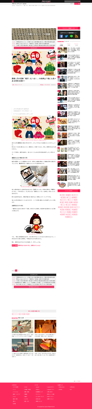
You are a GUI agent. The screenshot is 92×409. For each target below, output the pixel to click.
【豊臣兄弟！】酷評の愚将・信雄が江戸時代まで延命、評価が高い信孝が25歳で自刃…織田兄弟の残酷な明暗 (74, 92)
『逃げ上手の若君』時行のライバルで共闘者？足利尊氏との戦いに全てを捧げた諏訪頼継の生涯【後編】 (74, 99)
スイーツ (71, 199)
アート (14, 389)
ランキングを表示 (68, 190)
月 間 (76, 44)
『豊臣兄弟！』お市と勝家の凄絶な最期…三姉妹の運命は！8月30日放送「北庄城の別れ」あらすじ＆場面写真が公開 (74, 164)
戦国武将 (75, 197)
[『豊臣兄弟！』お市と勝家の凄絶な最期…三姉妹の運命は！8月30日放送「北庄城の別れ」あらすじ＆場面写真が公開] (62, 164)
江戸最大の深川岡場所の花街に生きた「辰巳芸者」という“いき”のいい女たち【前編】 (22, 335)
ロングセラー (64, 199)
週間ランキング (50, 399)
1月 (20, 314)
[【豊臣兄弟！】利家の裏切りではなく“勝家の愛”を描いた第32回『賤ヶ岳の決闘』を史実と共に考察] (62, 129)
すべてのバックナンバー (34, 287)
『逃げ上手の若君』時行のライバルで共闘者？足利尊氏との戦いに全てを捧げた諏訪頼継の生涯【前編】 (74, 56)
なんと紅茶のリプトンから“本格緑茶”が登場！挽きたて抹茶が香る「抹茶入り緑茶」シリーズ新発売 (74, 149)
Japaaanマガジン (19, 5)
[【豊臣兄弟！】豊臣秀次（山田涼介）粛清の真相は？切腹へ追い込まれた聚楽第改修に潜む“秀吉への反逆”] (62, 114)
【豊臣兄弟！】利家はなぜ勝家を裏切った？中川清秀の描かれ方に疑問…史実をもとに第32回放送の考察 (74, 71)
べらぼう (69, 204)
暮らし (14, 401)
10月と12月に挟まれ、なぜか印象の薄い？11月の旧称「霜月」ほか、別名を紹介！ (45, 335)
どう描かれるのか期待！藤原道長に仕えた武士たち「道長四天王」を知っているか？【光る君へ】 (22, 355)
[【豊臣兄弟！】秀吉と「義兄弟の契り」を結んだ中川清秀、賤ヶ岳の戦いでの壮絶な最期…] (62, 136)
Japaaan (46, 1)
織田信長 (75, 204)
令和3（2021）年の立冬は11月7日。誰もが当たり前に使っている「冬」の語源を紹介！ (45, 354)
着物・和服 (27, 391)
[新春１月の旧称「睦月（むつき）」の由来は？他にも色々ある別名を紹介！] (34, 63)
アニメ (69, 197)
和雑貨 (26, 394)
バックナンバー (34, 48)
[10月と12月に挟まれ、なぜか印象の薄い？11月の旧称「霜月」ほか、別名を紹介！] (45, 326)
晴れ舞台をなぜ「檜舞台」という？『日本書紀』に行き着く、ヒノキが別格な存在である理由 (35, 282)
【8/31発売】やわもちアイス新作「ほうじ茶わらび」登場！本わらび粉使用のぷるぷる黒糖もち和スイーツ (74, 120)
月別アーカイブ (50, 396)
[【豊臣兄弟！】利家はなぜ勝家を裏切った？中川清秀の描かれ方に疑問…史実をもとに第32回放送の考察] (62, 72)
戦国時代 (69, 195)
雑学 (28, 314)
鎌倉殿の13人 (69, 217)
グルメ (14, 396)
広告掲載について (39, 391)
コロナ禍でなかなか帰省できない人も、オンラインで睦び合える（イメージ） (34, 186)
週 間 (69, 44)
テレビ (63, 204)
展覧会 (69, 212)
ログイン (72, 3)
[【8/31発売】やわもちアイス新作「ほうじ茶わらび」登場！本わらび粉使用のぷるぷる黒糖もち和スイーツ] (62, 121)
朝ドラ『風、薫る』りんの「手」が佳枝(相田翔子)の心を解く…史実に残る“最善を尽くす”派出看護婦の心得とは (74, 171)
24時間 (61, 44)
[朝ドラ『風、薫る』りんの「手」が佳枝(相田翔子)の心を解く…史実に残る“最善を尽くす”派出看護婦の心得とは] (62, 171)
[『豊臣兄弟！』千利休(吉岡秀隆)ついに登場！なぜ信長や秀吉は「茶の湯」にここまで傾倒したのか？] (62, 143)
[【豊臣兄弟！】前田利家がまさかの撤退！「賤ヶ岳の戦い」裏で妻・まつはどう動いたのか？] (62, 107)
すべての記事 (15, 387)
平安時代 (64, 197)
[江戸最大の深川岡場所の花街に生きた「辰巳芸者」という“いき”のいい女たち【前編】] (22, 326)
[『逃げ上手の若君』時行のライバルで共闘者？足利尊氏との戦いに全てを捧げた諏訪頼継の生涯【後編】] (62, 100)
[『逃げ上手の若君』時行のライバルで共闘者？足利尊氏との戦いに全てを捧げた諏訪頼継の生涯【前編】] (62, 58)
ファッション (15, 391)
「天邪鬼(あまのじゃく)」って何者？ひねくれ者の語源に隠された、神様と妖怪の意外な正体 (35, 42)
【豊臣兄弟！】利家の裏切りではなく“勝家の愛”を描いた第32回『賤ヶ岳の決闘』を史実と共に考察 (74, 127)
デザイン (77, 207)
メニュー (13, 1)
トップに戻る (77, 381)
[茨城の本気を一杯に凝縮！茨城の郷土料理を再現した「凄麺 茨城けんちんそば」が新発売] (62, 185)
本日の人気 (38, 399)
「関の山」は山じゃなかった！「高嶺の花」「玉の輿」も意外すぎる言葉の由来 (32, 43)
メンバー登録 (77, 3)
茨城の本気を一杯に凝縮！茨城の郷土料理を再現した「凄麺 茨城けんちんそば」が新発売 (74, 184)
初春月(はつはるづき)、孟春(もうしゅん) (26, 245)
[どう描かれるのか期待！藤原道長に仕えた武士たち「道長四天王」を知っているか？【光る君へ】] (22, 345)
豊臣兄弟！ (69, 209)
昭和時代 (63, 214)
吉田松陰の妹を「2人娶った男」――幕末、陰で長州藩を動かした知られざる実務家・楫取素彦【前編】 (74, 156)
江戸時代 (63, 195)
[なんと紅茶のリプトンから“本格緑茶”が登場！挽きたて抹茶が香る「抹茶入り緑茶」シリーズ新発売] (62, 150)
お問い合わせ (50, 391)
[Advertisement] (34, 17)
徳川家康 (67, 207)
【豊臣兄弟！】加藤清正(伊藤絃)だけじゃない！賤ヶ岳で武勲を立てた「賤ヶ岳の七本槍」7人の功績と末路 (74, 85)
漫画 (71, 202)
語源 (24, 314)
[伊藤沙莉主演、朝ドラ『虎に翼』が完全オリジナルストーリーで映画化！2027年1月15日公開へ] (62, 79)
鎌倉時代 (75, 212)
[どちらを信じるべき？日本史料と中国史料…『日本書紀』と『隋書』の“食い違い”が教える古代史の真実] (62, 65)
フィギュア (64, 212)
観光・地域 (15, 399)
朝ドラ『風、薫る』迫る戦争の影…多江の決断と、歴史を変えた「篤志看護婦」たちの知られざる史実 (74, 49)
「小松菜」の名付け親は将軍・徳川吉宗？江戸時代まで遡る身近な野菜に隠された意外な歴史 (35, 45)
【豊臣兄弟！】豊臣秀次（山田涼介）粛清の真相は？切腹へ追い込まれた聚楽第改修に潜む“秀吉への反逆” (74, 113)
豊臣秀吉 (75, 209)
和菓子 (26, 396)
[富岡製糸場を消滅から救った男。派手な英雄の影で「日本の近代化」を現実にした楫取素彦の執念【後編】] (62, 178)
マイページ (38, 394)
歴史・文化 (26, 5)
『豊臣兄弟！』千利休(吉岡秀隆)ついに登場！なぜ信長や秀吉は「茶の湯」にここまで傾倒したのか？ (74, 142)
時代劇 (76, 202)
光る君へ (69, 214)
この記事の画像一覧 (35, 311)
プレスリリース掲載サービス (68, 28)
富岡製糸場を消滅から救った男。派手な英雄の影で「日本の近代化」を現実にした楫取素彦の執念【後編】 (74, 177)
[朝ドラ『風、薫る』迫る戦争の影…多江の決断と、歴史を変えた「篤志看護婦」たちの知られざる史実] (62, 50)
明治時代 (61, 207)
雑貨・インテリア (16, 394)
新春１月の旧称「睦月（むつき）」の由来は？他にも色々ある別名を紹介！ (42, 5)
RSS (76, 36)
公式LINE (71, 36)
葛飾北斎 (75, 214)
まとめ (26, 387)
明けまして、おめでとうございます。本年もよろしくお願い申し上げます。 (34, 140)
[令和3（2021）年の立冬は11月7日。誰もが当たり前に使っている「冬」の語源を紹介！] (45, 345)
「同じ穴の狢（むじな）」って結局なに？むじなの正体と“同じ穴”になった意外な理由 (33, 284)
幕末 (67, 202)
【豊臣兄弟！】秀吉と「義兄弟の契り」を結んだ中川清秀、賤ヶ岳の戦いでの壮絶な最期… (74, 135)
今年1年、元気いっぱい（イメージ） (34, 233)
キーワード (20, 84)
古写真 (14, 403)
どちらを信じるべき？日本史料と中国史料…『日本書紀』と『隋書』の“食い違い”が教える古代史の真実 (74, 64)
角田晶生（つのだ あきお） (45, 84)
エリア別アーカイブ (40, 396)
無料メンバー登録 (50, 394)
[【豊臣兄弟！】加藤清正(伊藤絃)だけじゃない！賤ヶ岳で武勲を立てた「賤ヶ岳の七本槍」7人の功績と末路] (62, 86)
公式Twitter (66, 36)
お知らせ (37, 389)
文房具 (63, 209)
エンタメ (26, 399)
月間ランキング (39, 401)
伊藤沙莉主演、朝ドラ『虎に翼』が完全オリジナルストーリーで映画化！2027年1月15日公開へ (74, 78)
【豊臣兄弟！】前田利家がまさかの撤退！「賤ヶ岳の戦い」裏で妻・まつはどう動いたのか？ (74, 106)
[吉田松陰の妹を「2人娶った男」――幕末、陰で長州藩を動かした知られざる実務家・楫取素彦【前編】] (62, 157)
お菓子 (62, 202)
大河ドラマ (75, 195)
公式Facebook (61, 36)
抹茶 (72, 207)
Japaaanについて (50, 389)
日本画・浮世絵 (28, 389)
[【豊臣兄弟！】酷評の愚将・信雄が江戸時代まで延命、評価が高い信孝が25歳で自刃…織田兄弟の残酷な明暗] (62, 93)
